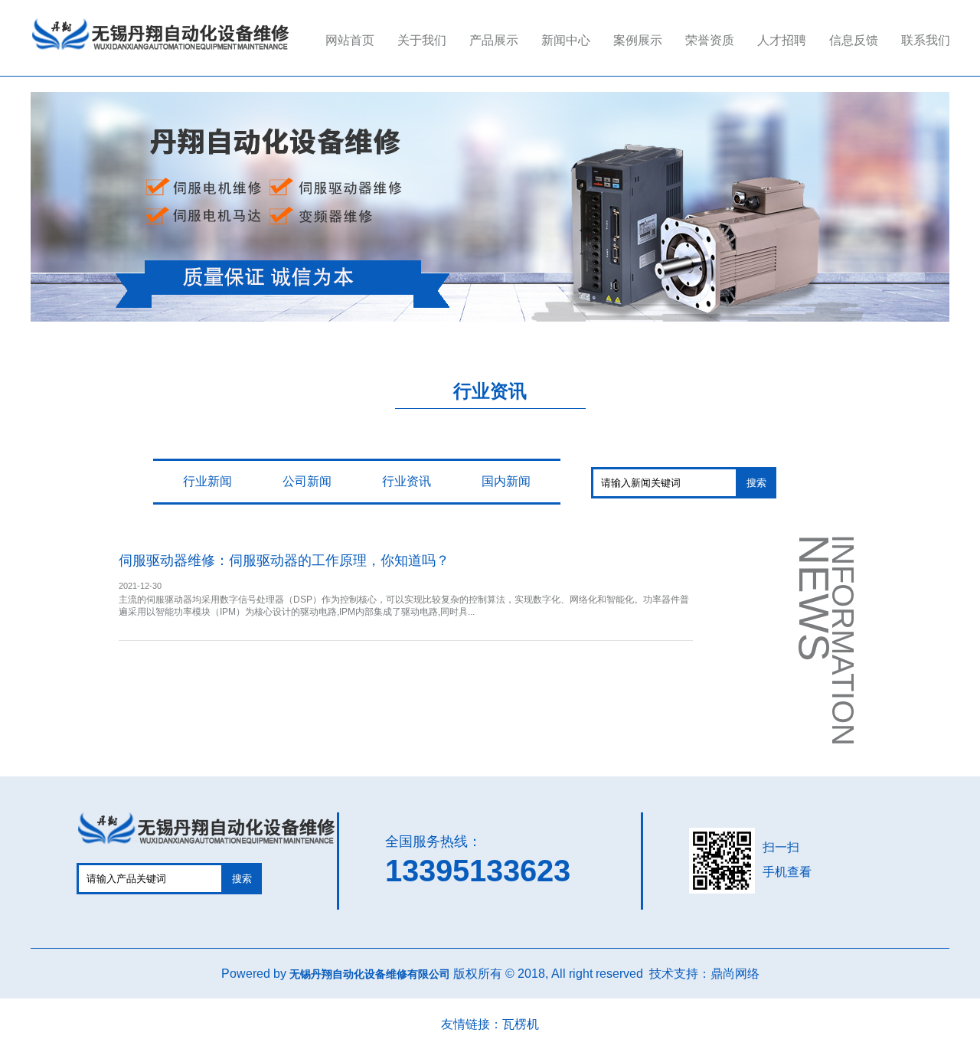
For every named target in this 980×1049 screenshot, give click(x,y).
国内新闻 (506, 481)
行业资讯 (406, 481)
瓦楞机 (520, 1024)
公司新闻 (307, 481)
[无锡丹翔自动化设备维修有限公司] (160, 51)
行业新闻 (207, 481)
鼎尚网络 (735, 973)
